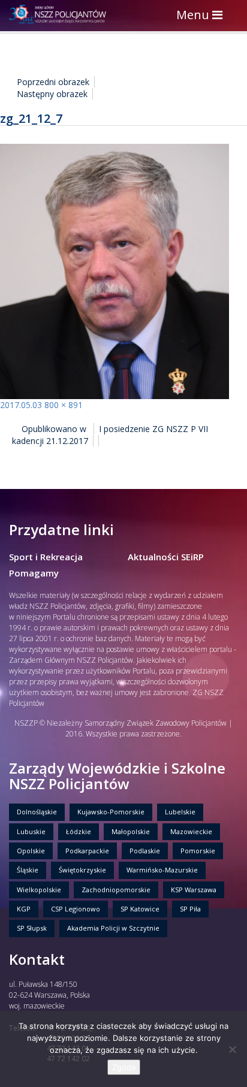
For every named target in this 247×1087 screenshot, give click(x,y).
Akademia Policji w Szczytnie (113, 927)
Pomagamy (34, 573)
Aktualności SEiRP (166, 557)
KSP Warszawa (193, 889)
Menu (202, 16)
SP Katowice (140, 908)
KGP (24, 908)
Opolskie (31, 850)
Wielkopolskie (39, 889)
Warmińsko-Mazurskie (162, 869)
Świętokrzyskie (82, 869)
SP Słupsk (32, 927)
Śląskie (27, 869)
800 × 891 (63, 404)
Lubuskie (31, 831)
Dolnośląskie (37, 811)
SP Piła (190, 908)
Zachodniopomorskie (116, 889)
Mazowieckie (191, 831)
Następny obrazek (52, 93)
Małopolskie (131, 831)
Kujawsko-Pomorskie (110, 811)
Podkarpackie (87, 850)
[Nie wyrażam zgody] (232, 1049)
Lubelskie (180, 811)
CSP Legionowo (75, 908)
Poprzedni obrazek (53, 81)
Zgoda (123, 1067)
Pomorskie (197, 850)
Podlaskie (144, 850)
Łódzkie (78, 831)
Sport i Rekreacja (46, 557)
